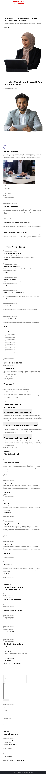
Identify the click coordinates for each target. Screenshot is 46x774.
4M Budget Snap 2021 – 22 (10, 744)
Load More (23, 634)
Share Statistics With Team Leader (12, 632)
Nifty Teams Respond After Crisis (12, 621)
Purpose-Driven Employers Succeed (12, 610)
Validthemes (31, 772)
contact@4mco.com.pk (9, 658)
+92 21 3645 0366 (8, 649)
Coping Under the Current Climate (12, 599)
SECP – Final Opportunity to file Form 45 (13, 760)
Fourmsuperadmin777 (9, 740)
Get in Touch (6, 700)
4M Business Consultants (18, 2)
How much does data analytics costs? (20, 425)
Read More (5, 259)
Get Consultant (6, 27)
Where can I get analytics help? (17, 412)
